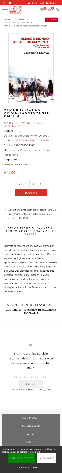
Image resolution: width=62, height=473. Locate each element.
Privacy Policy (45, 389)
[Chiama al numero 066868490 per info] (4, 2)
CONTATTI (31, 442)
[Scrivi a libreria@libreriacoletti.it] (10, 2)
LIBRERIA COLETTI (31, 418)
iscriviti (31, 384)
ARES (18, 130)
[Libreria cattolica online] (15, 10)
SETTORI (31, 434)
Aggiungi (32, 193)
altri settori (50, 19)
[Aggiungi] (40, 183)
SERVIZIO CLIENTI (31, 426)
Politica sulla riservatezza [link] (31, 467)
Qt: (20, 184)
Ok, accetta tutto (22, 458)
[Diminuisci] (26, 183)
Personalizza (46, 458)
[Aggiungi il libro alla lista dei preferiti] (31, 202)
